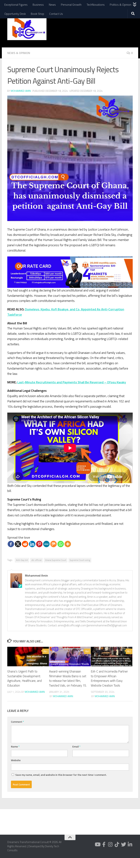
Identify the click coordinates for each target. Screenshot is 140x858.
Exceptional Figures (16, 4)
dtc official (36, 560)
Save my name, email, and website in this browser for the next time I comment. (61, 775)
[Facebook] (11, 544)
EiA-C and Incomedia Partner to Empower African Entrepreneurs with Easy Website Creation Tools (109, 678)
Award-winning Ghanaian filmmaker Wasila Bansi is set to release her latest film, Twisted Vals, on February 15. (68, 678)
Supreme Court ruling (80, 560)
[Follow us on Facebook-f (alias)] (103, 844)
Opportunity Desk (15, 13)
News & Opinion (18, 53)
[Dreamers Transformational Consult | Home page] (26, 28)
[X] (18, 544)
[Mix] (53, 544)
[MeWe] (46, 544)
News (52, 4)
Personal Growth (71, 4)
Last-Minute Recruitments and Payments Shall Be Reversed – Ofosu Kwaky (71, 382)
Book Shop (37, 13)
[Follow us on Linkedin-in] (130, 844)
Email (76, 746)
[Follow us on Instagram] (110, 844)
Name (15, 746)
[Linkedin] (32, 544)
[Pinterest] (39, 544)
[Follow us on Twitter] (123, 844)
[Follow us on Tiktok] (117, 844)
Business (38, 4)
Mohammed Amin (21, 91)
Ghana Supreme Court (55, 560)
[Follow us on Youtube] (97, 844)
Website (16, 760)
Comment (17, 722)
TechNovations (96, 4)
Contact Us (56, 13)
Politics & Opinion (120, 4)
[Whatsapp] (60, 544)
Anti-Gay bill (22, 560)
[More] (68, 544)
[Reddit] (25, 544)
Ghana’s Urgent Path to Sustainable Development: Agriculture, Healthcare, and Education (24, 678)
